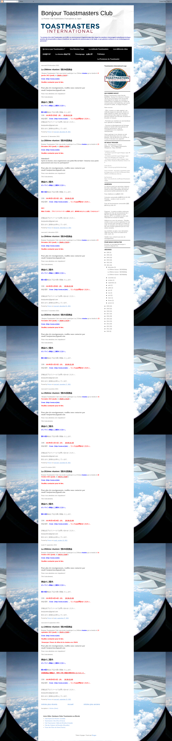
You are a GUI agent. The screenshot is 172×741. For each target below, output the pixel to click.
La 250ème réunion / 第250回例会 (56, 549)
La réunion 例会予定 (62, 54)
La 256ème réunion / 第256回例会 (56, 69)
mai (109, 293)
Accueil (70, 704)
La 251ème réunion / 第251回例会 (56, 471)
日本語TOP (47, 54)
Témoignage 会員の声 (84, 54)
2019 (108, 308)
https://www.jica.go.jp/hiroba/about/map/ (115, 167)
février (110, 300)
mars (109, 298)
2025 (108, 255)
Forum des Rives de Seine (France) (55, 727)
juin (109, 290)
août (109, 285)
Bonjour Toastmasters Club (76, 13)
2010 (108, 331)
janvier (110, 303)
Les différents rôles (120, 49)
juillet (109, 288)
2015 (108, 319)
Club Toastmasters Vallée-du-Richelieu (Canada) (59, 723)
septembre (111, 282)
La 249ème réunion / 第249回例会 (56, 627)
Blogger (94, 735)
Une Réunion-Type (77, 49)
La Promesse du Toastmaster (108, 59)
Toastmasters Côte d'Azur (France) (55, 721)
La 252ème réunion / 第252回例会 (56, 393)
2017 (108, 313)
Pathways (101, 54)
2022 (108, 262)
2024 (108, 257)
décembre (111, 267)
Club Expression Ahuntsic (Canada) (55, 718)
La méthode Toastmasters (98, 49)
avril (109, 295)
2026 (108, 252)
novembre (111, 277)
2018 (108, 311)
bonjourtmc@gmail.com (111, 246)
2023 (108, 260)
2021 (108, 265)
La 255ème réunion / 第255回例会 (56, 140)
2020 (108, 306)
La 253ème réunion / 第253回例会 (56, 315)
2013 (108, 323)
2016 (108, 316)
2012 (108, 326)
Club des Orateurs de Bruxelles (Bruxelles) (57, 725)
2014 (108, 321)
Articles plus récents (49, 704)
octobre (110, 280)
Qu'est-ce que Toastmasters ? (54, 49)
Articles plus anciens (92, 704)
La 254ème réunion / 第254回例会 (56, 236)
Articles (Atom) (53, 708)
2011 (108, 329)
